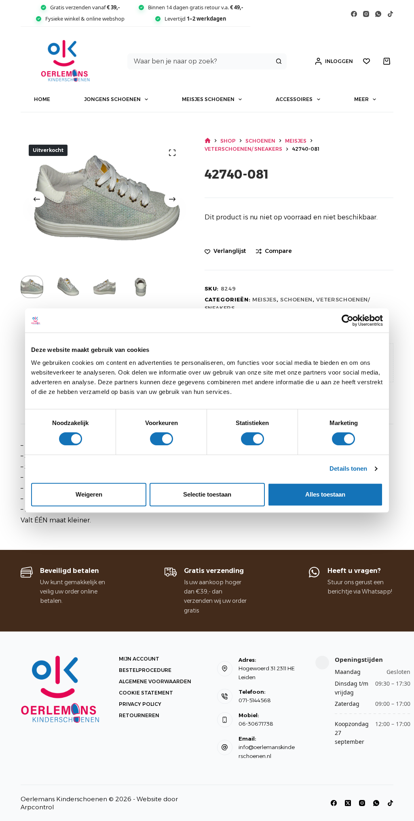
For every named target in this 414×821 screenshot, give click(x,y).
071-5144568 (255, 700)
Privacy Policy (140, 704)
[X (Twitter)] (348, 803)
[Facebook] (354, 14)
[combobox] (199, 61)
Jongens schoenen (112, 99)
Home (42, 99)
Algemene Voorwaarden (155, 681)
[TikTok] (390, 14)
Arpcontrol (37, 807)
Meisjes (264, 299)
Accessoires (294, 99)
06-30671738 (256, 723)
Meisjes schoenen (208, 99)
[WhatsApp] (378, 14)
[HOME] (208, 141)
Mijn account (139, 659)
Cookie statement (146, 693)
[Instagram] (366, 14)
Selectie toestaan (207, 494)
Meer (361, 99)
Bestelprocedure (145, 670)
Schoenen (296, 299)
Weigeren (89, 494)
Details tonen (348, 468)
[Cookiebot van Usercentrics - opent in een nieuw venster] (347, 320)
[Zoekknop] (278, 61)
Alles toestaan (325, 494)
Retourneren (139, 715)
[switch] (161, 438)
